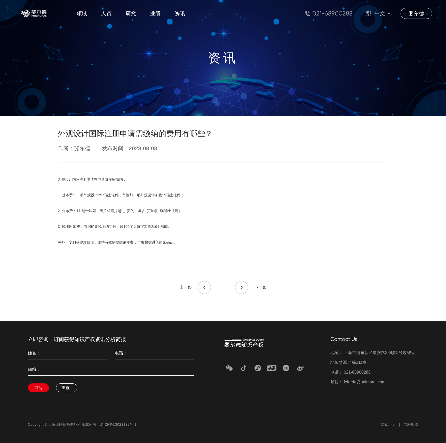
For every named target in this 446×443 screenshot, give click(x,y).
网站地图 (411, 424)
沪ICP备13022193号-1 (118, 424)
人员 (106, 13)
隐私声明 (388, 424)
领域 (82, 13)
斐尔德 (416, 13)
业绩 (155, 13)
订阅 (38, 387)
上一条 (185, 287)
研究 (131, 13)
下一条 (260, 287)
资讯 (180, 13)
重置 (65, 387)
